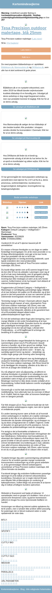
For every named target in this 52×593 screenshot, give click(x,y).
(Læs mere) (37, 39)
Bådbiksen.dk (7, 67)
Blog (22, 589)
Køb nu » (26, 57)
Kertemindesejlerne (26, 4)
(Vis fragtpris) (12, 43)
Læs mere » (26, 50)
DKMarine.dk (38, 67)
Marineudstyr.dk (22, 67)
